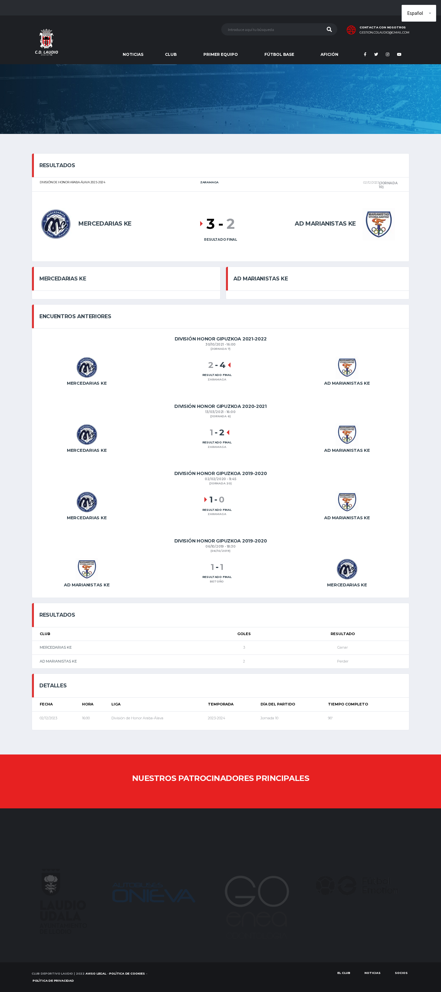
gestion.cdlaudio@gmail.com (384, 32)
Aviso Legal (96, 973)
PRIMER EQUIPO (220, 54)
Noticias (372, 973)
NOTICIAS (133, 54)
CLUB (171, 54)
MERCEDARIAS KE (56, 647)
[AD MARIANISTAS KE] (379, 223)
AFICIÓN (329, 54)
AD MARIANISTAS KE (58, 661)
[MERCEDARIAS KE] (56, 223)
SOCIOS (401, 973)
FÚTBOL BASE (279, 54)
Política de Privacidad (53, 980)
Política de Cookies (127, 973)
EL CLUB (343, 973)
